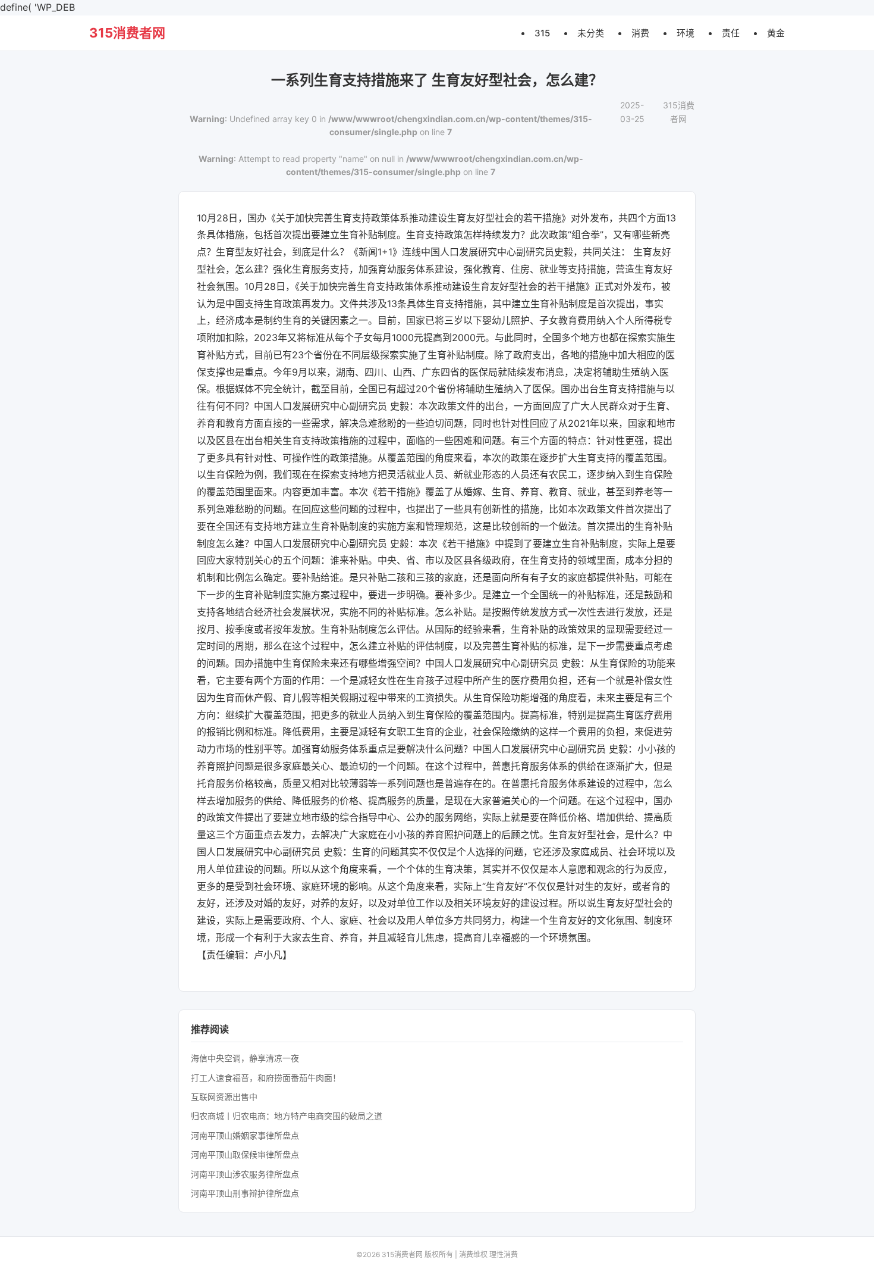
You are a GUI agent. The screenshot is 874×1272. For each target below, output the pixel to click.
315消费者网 (127, 32)
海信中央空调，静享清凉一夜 (245, 1058)
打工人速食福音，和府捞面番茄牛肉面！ (266, 1078)
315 (542, 32)
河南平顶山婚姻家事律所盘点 (245, 1135)
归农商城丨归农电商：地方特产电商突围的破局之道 (286, 1116)
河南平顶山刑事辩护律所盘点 (245, 1193)
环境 (685, 32)
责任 (731, 32)
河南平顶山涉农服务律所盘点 (245, 1174)
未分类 (590, 32)
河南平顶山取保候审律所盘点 (245, 1154)
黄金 (776, 32)
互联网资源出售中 (224, 1097)
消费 (640, 32)
